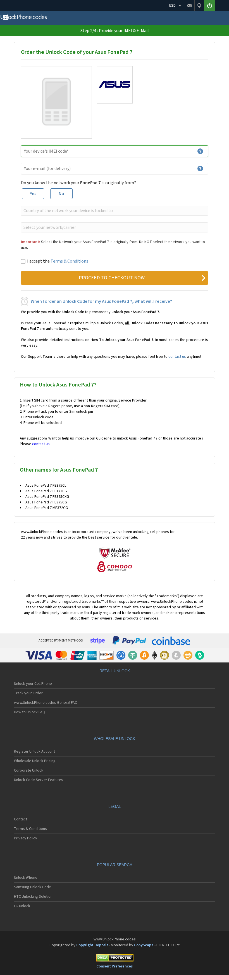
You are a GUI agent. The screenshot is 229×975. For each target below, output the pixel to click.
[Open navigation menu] (5, 19)
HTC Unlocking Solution (33, 896)
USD (172, 5)
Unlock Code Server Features (38, 780)
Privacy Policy (25, 838)
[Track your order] (199, 5)
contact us (177, 356)
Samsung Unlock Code (32, 887)
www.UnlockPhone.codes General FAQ (46, 702)
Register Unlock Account (34, 751)
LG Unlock (22, 906)
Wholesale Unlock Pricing (35, 761)
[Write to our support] (189, 5)
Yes (33, 194)
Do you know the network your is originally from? (78, 183)
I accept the (57, 261)
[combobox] (113, 210)
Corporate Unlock (28, 770)
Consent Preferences (114, 966)
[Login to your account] (209, 5)
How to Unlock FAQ (29, 712)
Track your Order (28, 693)
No (61, 194)
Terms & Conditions (69, 261)
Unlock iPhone (25, 877)
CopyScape (144, 945)
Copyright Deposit (92, 945)
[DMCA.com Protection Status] (114, 959)
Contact (20, 819)
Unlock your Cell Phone (33, 683)
